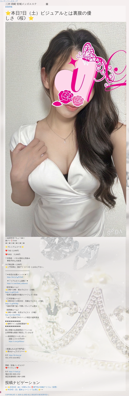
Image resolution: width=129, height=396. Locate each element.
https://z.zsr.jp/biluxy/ (14, 341)
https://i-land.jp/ (14, 372)
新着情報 (8, 7)
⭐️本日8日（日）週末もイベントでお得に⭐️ (22, 390)
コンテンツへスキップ (9, 1)
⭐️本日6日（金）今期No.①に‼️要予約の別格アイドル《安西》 (33, 387)
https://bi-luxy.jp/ (15, 355)
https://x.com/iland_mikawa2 (16, 283)
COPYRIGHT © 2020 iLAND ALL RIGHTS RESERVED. (27, 395)
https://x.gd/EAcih (11, 292)
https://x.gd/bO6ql (11, 304)
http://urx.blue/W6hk (12, 315)
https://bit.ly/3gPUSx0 (14, 277)
